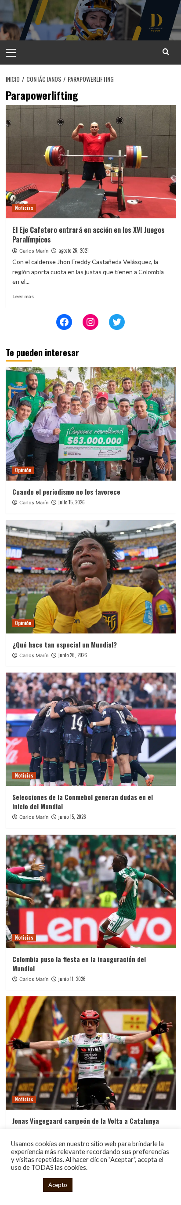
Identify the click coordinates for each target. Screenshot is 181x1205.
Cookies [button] (24, 1185)
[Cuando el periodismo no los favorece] (91, 424)
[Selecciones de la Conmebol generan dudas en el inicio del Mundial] (91, 729)
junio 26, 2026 (72, 655)
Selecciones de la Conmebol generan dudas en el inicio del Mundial (82, 801)
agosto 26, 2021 (73, 250)
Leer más (23, 296)
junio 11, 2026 (72, 978)
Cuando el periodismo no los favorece (66, 491)
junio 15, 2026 (72, 816)
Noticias (24, 207)
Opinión (23, 470)
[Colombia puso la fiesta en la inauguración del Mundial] (91, 891)
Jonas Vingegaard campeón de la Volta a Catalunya (85, 1120)
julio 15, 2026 (71, 502)
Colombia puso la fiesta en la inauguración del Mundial (79, 963)
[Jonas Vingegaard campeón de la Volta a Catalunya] (91, 1053)
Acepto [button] (57, 1184)
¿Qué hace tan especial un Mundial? (64, 644)
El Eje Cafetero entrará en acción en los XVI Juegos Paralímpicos (88, 234)
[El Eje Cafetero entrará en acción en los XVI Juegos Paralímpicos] (91, 161)
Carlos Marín (33, 251)
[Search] (165, 51)
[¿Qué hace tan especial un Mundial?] (91, 576)
